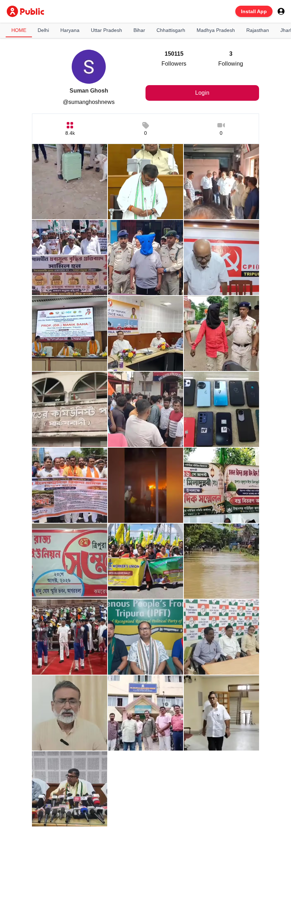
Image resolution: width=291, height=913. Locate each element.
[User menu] (281, 11)
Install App (254, 11)
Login (202, 93)
